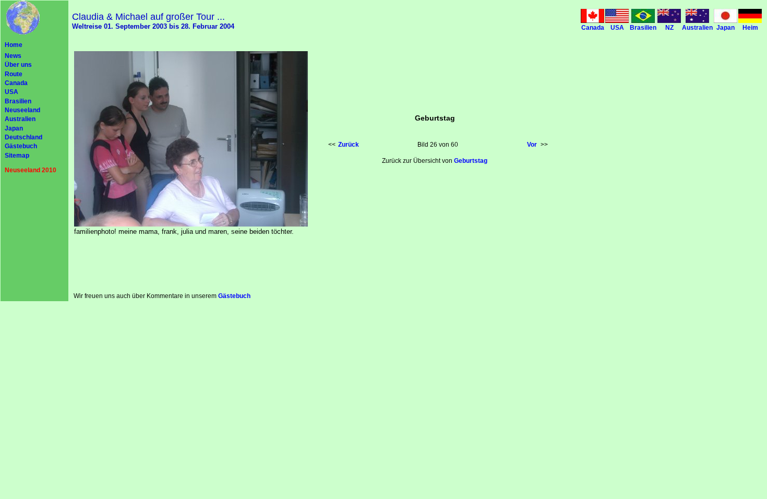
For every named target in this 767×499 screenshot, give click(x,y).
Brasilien (18, 101)
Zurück (348, 144)
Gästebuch (21, 146)
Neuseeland (22, 110)
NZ (669, 27)
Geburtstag (470, 160)
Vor (532, 144)
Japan (14, 128)
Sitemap (17, 155)
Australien (20, 119)
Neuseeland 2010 (30, 170)
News (13, 56)
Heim (750, 27)
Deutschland (23, 137)
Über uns (18, 64)
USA (11, 92)
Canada (16, 83)
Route (13, 74)
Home (13, 45)
